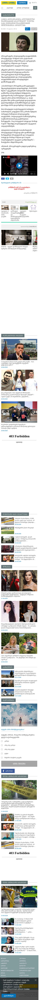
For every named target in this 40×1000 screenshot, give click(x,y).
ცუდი (6, 753)
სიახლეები (10, 8)
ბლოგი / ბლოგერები (23, 8)
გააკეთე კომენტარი (30, 193)
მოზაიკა (7, 567)
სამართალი (8, 15)
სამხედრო (7, 667)
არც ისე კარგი (10, 745)
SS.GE (4, 202)
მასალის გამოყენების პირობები (28, 996)
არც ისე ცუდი (10, 749)
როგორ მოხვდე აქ (30, 202)
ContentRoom (29, 226)
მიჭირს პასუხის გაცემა (13, 757)
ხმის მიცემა (19, 764)
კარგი (7, 741)
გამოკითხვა (8, 700)
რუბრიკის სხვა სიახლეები (15, 514)
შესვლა (34, 3)
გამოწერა (22, 3)
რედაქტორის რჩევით (13, 336)
